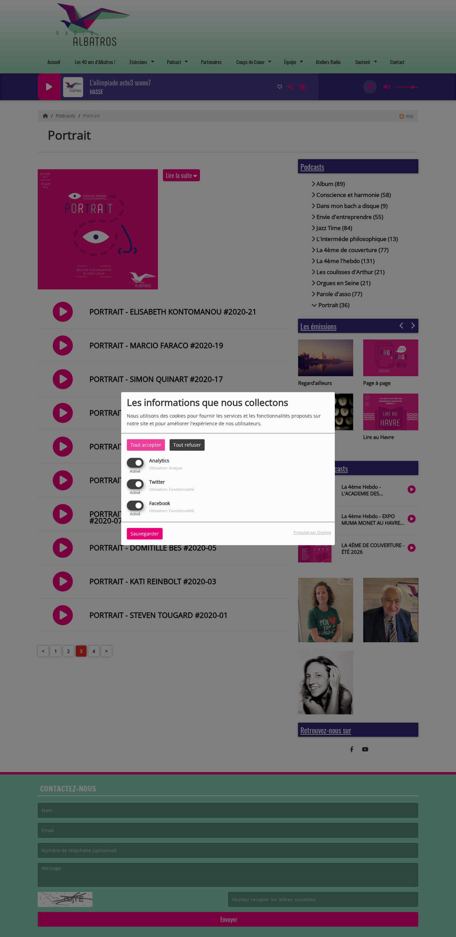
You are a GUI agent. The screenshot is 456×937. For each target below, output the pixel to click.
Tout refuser (187, 445)
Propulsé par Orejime (312, 532)
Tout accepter (146, 445)
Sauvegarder (145, 533)
